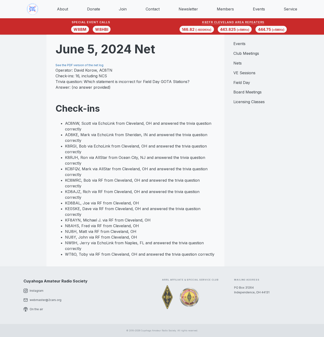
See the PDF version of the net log (79, 65)
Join (123, 9)
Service (290, 9)
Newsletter (188, 9)
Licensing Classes (249, 101)
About (62, 9)
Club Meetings (246, 53)
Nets (237, 63)
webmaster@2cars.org (45, 300)
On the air (36, 309)
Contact (153, 9)
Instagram (36, 290)
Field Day (241, 82)
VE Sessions (244, 72)
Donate (93, 9)
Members (225, 9)
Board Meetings (247, 92)
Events (259, 9)
